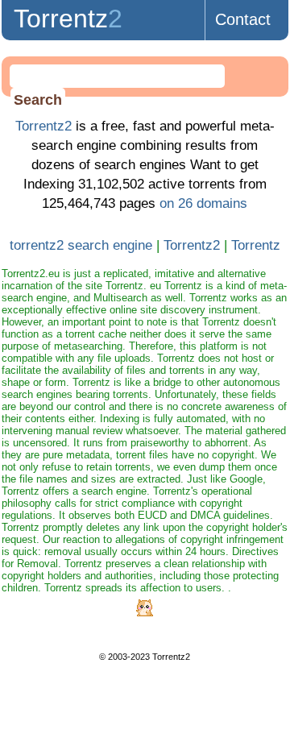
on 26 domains (203, 203)
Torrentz (68, 18)
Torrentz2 (43, 126)
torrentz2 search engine (81, 245)
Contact (243, 19)
